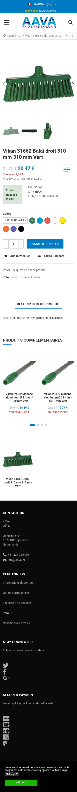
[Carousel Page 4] (46, 425)
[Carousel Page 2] (38, 425)
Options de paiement (16, 592)
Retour (7, 613)
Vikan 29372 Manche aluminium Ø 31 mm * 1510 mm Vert (58, 397)
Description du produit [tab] (38, 304)
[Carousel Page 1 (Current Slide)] (32, 425)
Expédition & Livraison (17, 603)
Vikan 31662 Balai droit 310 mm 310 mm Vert (18, 482)
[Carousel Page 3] (42, 425)
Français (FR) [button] (42, 4)
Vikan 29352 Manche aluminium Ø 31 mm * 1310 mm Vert (19, 397)
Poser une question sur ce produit (24, 270)
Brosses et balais (29, 277)
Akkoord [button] (21, 782)
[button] (21, 4)
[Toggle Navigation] (7, 22)
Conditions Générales (16, 623)
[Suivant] (72, 36)
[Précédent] (67, 36)
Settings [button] (12, 774)
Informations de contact (18, 582)
